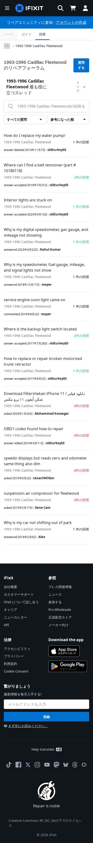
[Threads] (75, 765)
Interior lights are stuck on (28, 200)
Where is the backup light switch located (40, 329)
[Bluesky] (65, 764)
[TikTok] (9, 765)
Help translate (42, 749)
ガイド (26, 34)
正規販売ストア (60, 617)
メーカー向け (58, 625)
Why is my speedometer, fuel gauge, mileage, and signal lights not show (44, 267)
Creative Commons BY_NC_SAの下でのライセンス (45, 823)
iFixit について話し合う (21, 602)
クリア (78, 86)
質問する (81, 65)
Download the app (65, 639)
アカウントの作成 (71, 22)
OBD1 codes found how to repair (33, 428)
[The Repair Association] (84, 765)
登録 (46, 716)
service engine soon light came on (34, 299)
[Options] (7, 46)
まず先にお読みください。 (28, 725)
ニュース (55, 594)
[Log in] (85, 8)
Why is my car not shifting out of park (38, 522)
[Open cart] (73, 8)
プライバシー (14, 656)
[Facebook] (18, 765)
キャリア (10, 609)
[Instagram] (37, 765)
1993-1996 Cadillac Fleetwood (38, 46)
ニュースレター (15, 617)
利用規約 (10, 663)
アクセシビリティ (17, 648)
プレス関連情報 (60, 586)
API (6, 625)
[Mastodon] (56, 765)
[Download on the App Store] (64, 651)
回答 (42, 34)
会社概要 (10, 586)
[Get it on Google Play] (67, 666)
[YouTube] (47, 765)
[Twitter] (28, 765)
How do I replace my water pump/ (34, 135)
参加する (55, 602)
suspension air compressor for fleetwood (41, 493)
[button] (60, 8)
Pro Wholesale (59, 609)
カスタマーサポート (19, 594)
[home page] (29, 8)
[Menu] (7, 8)
